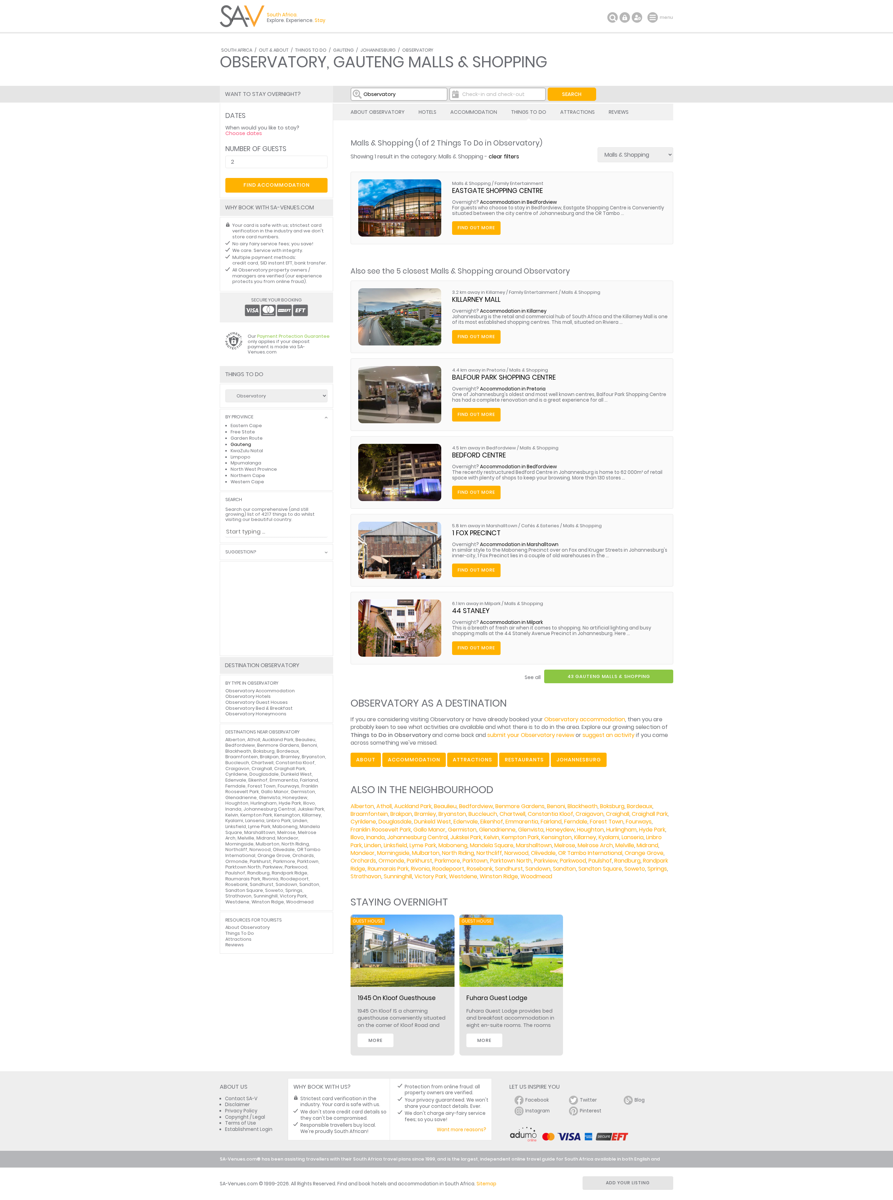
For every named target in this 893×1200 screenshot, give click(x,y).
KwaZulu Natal (247, 451)
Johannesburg (378, 50)
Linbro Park (279, 820)
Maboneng (452, 845)
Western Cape (247, 482)
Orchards (363, 861)
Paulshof (600, 861)
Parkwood (573, 861)
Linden (372, 845)
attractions (472, 759)
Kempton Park (520, 837)
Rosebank (480, 869)
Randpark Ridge (289, 873)
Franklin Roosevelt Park (381, 830)
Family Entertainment (519, 183)
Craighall (617, 814)
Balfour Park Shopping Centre (504, 377)
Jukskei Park (465, 837)
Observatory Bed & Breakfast (259, 708)
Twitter (588, 1100)
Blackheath (583, 806)
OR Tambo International (590, 853)
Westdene (463, 876)
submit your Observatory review (530, 735)
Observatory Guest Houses (256, 702)
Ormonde (391, 861)
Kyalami (609, 837)
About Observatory (378, 112)
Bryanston (452, 814)
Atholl (384, 806)
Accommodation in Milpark (511, 622)
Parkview (545, 861)
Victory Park (430, 876)
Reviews (619, 112)
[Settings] (637, 17)
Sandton (564, 869)
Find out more (476, 228)
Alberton (362, 806)
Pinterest (590, 1111)
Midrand (647, 845)
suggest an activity (609, 735)
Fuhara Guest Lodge (496, 998)
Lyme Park (423, 845)
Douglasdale (395, 822)
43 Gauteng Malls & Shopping (609, 676)
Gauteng (343, 50)
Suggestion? (240, 552)
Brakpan (401, 814)
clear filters (504, 156)
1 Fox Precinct (476, 533)
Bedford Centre (479, 455)
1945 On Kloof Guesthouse (397, 998)
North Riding (458, 853)
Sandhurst (509, 869)
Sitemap (486, 1183)
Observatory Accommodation (260, 691)
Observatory (417, 50)
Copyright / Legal (245, 1117)
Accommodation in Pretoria (513, 389)
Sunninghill (398, 876)
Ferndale (575, 822)
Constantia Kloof (550, 814)
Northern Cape (248, 475)
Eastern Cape (246, 425)
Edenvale (465, 822)
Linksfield (395, 845)
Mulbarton (426, 853)
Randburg (627, 861)
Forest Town (606, 822)
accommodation (414, 759)
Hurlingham (621, 830)
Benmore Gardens (520, 806)
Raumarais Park (388, 869)
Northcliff (489, 853)
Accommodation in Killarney (513, 311)
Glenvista (530, 830)
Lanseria (633, 837)
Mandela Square (491, 845)
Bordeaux (639, 806)
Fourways (639, 822)
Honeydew (560, 830)
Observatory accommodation (584, 719)
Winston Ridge (499, 876)
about (365, 759)
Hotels (427, 112)
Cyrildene (363, 822)
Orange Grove (644, 853)
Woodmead (536, 876)
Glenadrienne (497, 830)
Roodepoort (448, 869)
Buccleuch (482, 814)
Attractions (577, 112)
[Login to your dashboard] (625, 17)
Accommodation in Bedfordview (518, 202)
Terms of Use (240, 1123)
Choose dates (243, 133)
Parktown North (511, 861)
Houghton (590, 830)
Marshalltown (534, 845)
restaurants (524, 759)
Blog (640, 1100)
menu (653, 17)
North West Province (254, 469)
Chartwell (512, 814)
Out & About (273, 50)
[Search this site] (612, 17)
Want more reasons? (461, 1129)
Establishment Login (248, 1129)
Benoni (556, 806)
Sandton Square (600, 869)
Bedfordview (476, 806)
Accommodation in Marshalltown (519, 544)
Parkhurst (419, 861)
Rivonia (420, 869)
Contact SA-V (241, 1098)
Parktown (475, 861)
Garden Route (247, 438)
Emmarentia (521, 822)
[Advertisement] (276, 608)
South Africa (236, 50)
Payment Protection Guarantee (293, 336)
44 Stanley (471, 611)
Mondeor (363, 853)
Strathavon (366, 876)
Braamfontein (369, 814)
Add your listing (628, 1183)
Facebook (537, 1100)
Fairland (551, 822)
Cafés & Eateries (540, 525)
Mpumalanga (246, 463)
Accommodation (473, 112)
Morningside (393, 853)
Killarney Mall (476, 299)
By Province (239, 417)
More (375, 1040)
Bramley (425, 814)
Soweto (634, 869)
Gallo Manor (429, 830)
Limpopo (240, 457)
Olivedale (543, 853)
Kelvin (491, 837)
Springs (657, 869)
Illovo (357, 837)
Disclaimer (237, 1104)
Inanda (375, 837)
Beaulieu (445, 806)
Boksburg (612, 806)
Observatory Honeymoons (255, 714)
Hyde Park (652, 830)
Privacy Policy (241, 1111)
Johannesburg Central (417, 837)
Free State (243, 432)
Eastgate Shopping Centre (497, 190)
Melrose (564, 845)
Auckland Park (413, 806)
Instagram (537, 1111)
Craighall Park (650, 814)
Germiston (462, 830)
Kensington (556, 837)
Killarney (585, 837)
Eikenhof (491, 822)
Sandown (537, 869)
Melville (624, 845)
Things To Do (311, 50)
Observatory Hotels (248, 696)
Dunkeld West (432, 822)
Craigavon (589, 814)
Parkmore (447, 861)
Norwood (516, 853)
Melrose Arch (595, 845)
